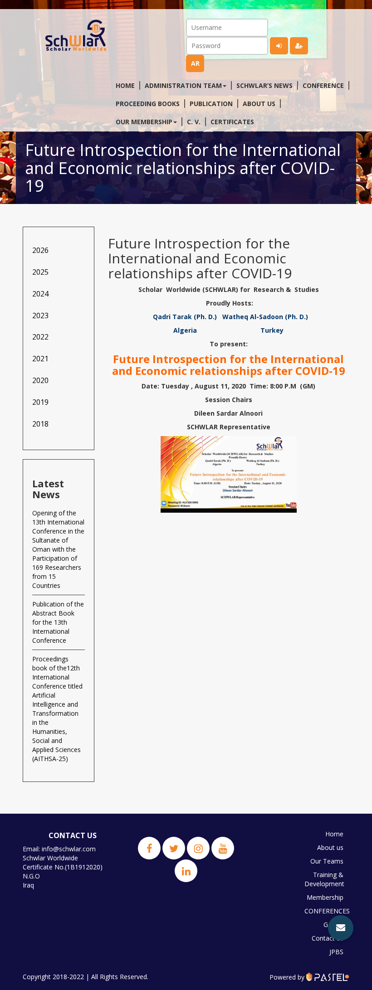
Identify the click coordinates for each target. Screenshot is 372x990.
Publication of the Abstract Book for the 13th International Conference (58, 622)
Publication (211, 103)
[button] (340, 928)
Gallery (333, 924)
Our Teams (326, 861)
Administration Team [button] (183, 85)
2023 (40, 315)
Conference (323, 85)
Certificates (232, 121)
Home (125, 85)
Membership (325, 897)
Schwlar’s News (264, 85)
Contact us (327, 938)
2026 (40, 250)
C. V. (194, 121)
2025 (40, 272)
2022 (40, 337)
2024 (40, 294)
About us (259, 103)
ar (195, 63)
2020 (40, 380)
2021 (40, 359)
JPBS (336, 951)
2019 (40, 402)
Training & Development (324, 879)
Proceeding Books (148, 103)
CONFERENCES (326, 911)
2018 (40, 424)
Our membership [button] (144, 121)
